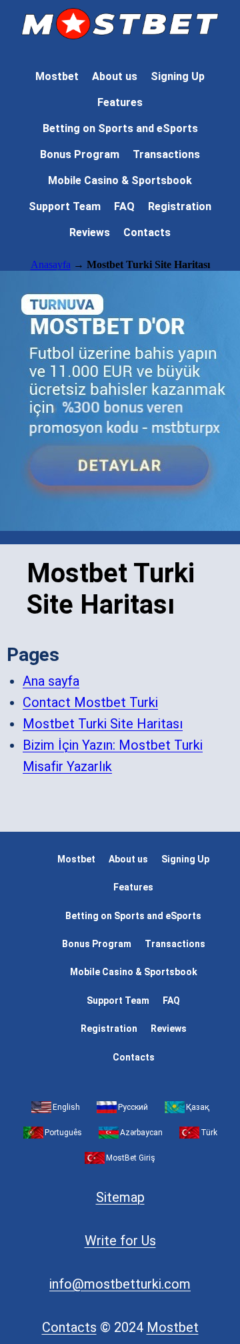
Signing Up (178, 76)
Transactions (166, 154)
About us (114, 76)
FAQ (124, 206)
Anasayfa (51, 264)
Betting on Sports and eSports (120, 128)
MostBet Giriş (130, 1158)
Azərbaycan (141, 1132)
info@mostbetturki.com (120, 1284)
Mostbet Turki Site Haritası (103, 724)
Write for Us (120, 1241)
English (66, 1107)
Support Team (65, 206)
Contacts (147, 232)
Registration (179, 206)
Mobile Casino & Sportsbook (120, 180)
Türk (209, 1132)
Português (63, 1132)
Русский (133, 1107)
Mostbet (57, 76)
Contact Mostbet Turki (90, 702)
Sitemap (120, 1197)
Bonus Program (79, 154)
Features (120, 102)
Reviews (89, 232)
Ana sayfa (51, 681)
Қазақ (197, 1107)
